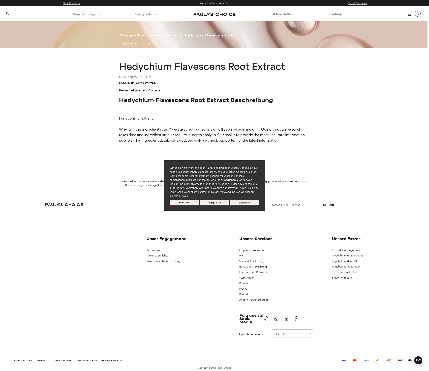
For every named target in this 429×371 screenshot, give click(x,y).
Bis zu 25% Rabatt (71, 3)
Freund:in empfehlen (344, 272)
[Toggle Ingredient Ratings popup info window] (150, 76)
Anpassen (184, 202)
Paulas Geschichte (157, 255)
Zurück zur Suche (137, 43)
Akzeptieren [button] (214, 202)
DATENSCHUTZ (43, 361)
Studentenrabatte (342, 277)
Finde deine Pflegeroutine (347, 250)
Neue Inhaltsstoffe (166, 35)
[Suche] (8, 14)
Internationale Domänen (253, 272)
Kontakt (243, 294)
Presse (243, 288)
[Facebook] (296, 318)
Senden (328, 204)
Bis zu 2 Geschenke (357, 3)
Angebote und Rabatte (345, 261)
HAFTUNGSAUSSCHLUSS (111, 361)
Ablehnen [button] (244, 202)
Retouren (244, 283)
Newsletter (283, 14)
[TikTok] (266, 318)
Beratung (335, 14)
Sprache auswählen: (252, 333)
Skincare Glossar (134, 35)
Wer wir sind (153, 250)
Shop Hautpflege (84, 14)
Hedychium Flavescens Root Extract (215, 35)
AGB (31, 361)
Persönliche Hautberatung (347, 255)
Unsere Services (255, 238)
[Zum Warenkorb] (418, 14)
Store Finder (246, 277)
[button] (418, 360)
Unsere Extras (346, 238)
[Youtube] (286, 318)
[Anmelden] (409, 14)
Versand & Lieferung (251, 261)
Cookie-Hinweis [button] (179, 196)
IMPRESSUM (19, 361)
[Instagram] (276, 318)
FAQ (241, 255)
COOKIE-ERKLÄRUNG (63, 361)
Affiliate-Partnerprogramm (254, 299)
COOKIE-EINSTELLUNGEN (86, 361)
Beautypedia (143, 14)
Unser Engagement (166, 238)
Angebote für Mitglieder (346, 266)
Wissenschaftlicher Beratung (163, 261)
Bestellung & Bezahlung (253, 266)
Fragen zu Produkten (251, 250)
